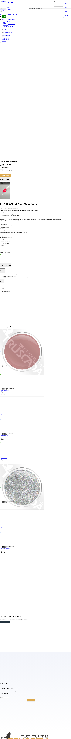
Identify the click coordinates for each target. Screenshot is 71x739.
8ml (5, 267)
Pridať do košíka (5, 175)
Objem (1, 167)
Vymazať (2, 169)
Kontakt (66, 15)
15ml (3, 267)
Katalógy (66, 7)
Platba (66, 3)
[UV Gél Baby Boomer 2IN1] (11, 554)
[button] (7, 170)
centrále (11, 277)
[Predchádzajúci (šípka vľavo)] (1, 369)
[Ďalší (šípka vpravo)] (69, 369)
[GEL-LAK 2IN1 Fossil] (22, 555)
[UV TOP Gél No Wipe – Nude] (11, 508)
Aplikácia (67, 11)
